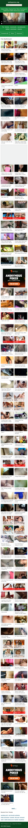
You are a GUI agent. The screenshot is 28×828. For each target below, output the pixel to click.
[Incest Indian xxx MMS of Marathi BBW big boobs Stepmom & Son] (20, 180)
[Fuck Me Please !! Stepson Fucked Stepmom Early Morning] (20, 539)
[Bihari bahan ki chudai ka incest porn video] (7, 451)
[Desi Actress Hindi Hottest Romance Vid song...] (7, 731)
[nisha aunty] (7, 607)
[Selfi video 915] (7, 192)
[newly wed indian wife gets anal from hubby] (20, 743)
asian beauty (13, 29)
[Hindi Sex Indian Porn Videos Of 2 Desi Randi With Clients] (7, 224)
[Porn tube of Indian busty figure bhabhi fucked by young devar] (7, 662)
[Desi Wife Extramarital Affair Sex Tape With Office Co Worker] (7, 719)
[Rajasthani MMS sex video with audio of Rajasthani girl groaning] (7, 384)
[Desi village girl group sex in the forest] (20, 674)
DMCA (4, 826)
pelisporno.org (13, 2)
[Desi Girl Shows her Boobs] (7, 698)
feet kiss (7, 27)
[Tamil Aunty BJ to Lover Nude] (7, 439)
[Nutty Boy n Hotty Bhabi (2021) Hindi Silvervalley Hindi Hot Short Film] (20, 137)
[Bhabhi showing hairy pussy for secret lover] (20, 595)
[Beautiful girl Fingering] (7, 68)
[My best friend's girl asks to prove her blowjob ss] (20, 125)
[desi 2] (7, 427)
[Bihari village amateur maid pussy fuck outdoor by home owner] (7, 348)
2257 (2, 826)
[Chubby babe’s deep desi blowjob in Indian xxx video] (7, 415)
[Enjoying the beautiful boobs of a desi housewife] (20, 507)
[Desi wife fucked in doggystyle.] (7, 674)
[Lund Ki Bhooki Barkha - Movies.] (7, 360)
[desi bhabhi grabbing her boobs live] (7, 619)
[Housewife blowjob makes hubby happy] (7, 204)
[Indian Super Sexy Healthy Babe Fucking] (20, 168)
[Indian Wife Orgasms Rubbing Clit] (20, 204)
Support (8, 826)
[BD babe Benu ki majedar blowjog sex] (7, 539)
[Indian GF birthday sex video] (20, 44)
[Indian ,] (20, 80)
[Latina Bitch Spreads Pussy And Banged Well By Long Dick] (20, 755)
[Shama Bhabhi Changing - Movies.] (7, 631)
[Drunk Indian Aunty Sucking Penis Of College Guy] (7, 292)
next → (14, 808)
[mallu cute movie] (7, 316)
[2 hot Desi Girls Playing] (20, 372)
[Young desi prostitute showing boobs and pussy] (7, 180)
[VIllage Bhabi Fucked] (20, 471)
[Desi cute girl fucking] (20, 731)
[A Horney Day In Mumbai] (20, 427)
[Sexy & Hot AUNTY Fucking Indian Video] (7, 44)
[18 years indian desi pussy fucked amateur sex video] (20, 698)
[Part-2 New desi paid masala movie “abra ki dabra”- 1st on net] (7, 236)
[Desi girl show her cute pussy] (20, 495)
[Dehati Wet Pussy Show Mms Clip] (20, 328)
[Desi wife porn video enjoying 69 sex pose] (20, 56)
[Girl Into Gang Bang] (20, 619)
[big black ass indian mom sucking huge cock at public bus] (7, 743)
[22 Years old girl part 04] (20, 631)
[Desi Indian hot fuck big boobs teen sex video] (7, 507)
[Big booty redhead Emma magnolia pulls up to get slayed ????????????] (20, 662)
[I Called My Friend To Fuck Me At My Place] (20, 563)
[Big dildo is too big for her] (20, 113)
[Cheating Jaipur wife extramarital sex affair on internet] (20, 483)
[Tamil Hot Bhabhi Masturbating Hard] (7, 113)
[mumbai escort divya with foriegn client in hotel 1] (7, 595)
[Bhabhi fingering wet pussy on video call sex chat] (20, 68)
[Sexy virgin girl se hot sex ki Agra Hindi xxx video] (20, 384)
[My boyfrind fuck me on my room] (7, 786)
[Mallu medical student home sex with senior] (20, 316)
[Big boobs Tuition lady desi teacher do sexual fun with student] (7, 56)
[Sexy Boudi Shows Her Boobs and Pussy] (20, 348)
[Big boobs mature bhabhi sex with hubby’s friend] (20, 607)
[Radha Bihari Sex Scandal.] (20, 415)
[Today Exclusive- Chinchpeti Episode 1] (20, 439)
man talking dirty (21, 27)
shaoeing (19, 29)
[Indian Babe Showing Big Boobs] (7, 755)
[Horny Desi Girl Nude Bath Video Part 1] (20, 224)
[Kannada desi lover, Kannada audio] (7, 372)
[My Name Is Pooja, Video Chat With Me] (7, 101)
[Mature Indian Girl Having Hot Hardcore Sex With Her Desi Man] (20, 686)
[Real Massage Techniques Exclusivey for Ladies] (7, 304)
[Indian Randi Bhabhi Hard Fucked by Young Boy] (20, 451)
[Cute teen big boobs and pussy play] (7, 575)
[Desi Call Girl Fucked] (7, 260)
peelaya (7, 29)
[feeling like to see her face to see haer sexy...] (20, 360)
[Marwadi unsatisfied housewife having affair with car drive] (20, 551)
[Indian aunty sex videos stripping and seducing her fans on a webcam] (7, 168)
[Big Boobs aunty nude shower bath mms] (7, 471)
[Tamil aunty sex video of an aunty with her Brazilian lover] (7, 798)
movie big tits (13, 27)
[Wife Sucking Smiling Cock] (7, 483)
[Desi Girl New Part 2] (20, 575)
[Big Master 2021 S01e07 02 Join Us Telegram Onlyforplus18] (20, 192)
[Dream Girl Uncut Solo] (20, 719)
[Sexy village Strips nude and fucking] (7, 125)
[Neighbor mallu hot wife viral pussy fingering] (20, 101)
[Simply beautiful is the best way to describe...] (7, 248)
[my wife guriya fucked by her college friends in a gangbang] (7, 495)
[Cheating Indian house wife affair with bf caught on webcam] (20, 304)
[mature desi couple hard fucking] (7, 80)
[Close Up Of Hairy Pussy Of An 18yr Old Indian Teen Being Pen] (7, 328)
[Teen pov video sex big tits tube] (7, 137)
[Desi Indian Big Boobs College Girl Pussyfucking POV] (7, 563)
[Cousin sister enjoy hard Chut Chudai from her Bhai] (20, 236)
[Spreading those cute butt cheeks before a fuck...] (7, 551)
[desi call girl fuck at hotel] (20, 248)
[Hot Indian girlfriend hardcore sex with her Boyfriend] (20, 786)
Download (19, 33)
